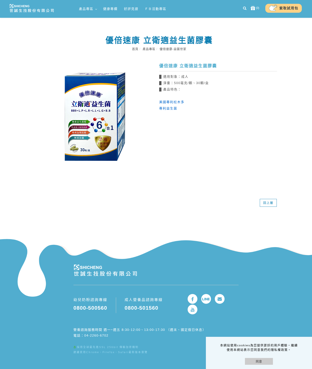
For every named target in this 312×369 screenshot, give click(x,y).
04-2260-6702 (96, 335)
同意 (259, 361)
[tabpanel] (159, 118)
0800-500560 (90, 308)
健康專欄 (110, 9)
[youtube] (192, 309)
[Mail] (219, 299)
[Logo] (31, 8)
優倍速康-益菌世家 (173, 49)
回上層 (268, 202)
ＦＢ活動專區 (155, 9)
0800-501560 (141, 308)
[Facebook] (192, 299)
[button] (245, 9)
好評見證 (131, 9)
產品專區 (86, 9)
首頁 (135, 49)
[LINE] (206, 299)
